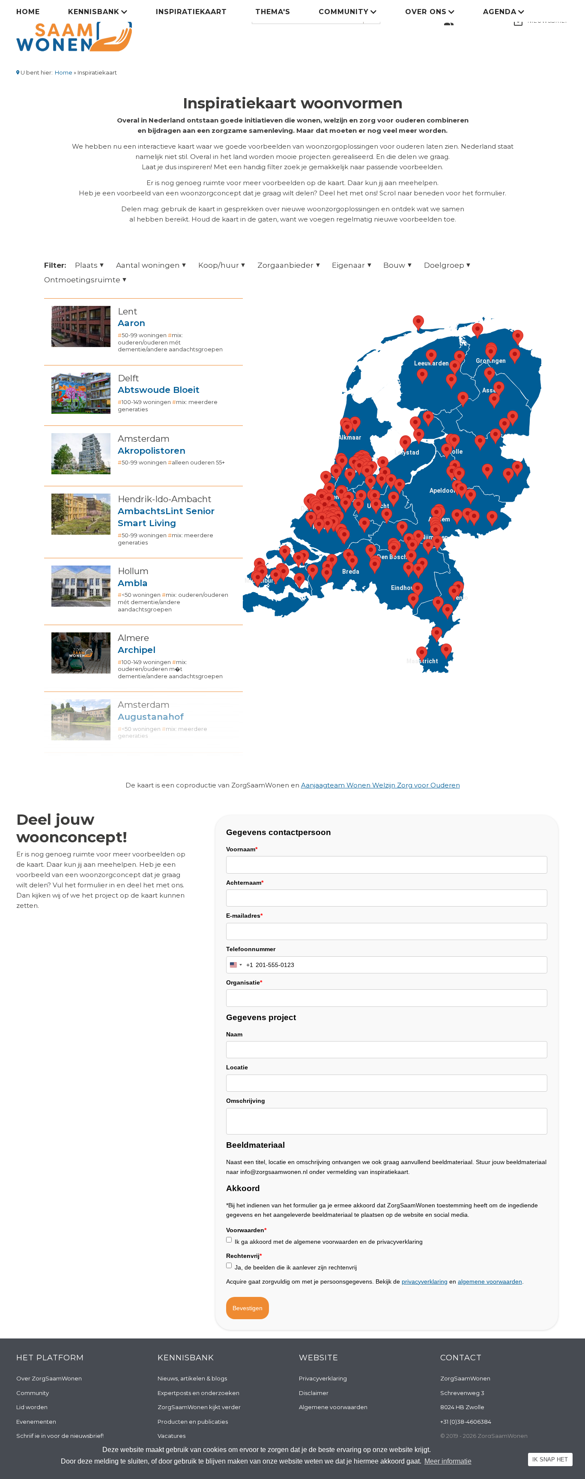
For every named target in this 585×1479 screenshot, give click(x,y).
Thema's (272, 12)
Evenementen (36, 1421)
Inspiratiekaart (191, 12)
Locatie (237, 1067)
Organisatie (244, 982)
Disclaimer (313, 1392)
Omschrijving (245, 1100)
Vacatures (171, 1435)
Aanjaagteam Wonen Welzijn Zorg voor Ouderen (380, 785)
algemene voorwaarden (490, 1281)
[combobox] (240, 965)
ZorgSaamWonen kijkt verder (199, 1407)
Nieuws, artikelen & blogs (192, 1378)
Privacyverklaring (323, 1378)
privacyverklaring (425, 1281)
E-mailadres (244, 915)
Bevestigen (248, 1308)
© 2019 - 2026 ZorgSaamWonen (484, 1435)
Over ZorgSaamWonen (49, 1378)
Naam (234, 1034)
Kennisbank (93, 12)
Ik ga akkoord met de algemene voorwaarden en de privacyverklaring (329, 1241)
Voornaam (241, 849)
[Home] (74, 29)
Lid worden (32, 1407)
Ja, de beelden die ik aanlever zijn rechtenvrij (296, 1267)
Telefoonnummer (250, 949)
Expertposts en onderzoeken (198, 1392)
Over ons (426, 12)
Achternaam (244, 882)
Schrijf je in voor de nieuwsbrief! (60, 1435)
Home (28, 12)
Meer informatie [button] (448, 1461)
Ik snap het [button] (550, 1459)
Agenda (499, 12)
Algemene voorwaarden (333, 1407)
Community (344, 12)
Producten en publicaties (193, 1421)
